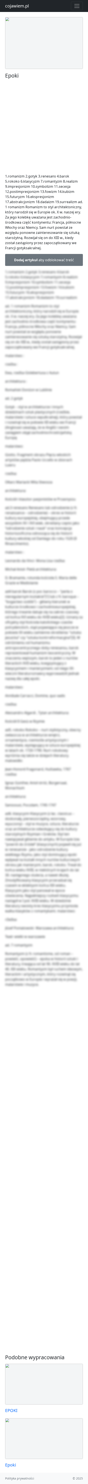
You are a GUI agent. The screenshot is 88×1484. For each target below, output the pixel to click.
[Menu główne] (77, 6)
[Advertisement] (44, 126)
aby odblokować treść (44, 260)
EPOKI (11, 1410)
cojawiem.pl (17, 6)
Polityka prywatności (19, 1478)
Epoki (10, 1465)
